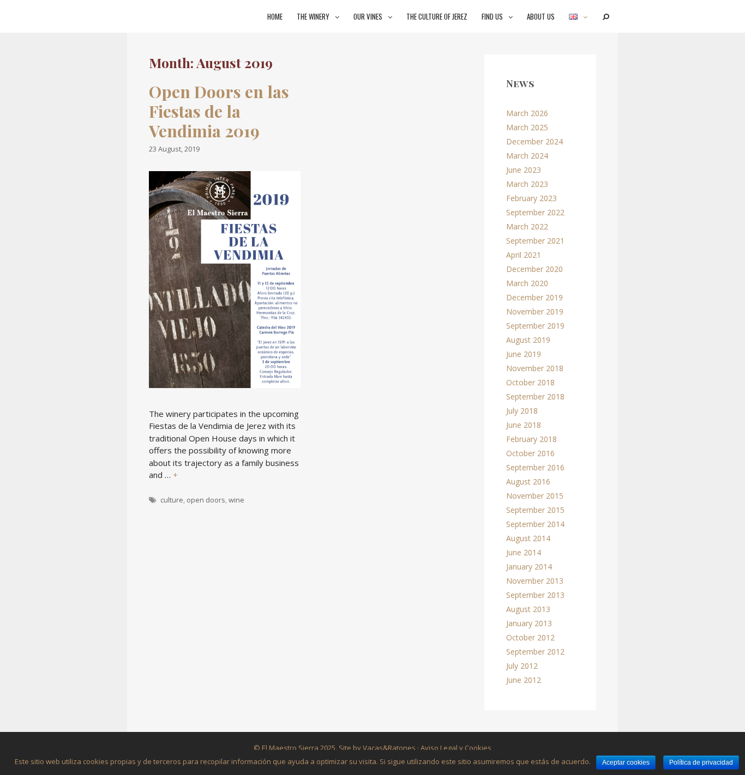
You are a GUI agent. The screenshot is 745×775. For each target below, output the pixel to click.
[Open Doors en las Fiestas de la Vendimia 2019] (225, 384)
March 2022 (527, 226)
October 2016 (530, 453)
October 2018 (530, 382)
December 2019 (534, 297)
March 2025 (527, 127)
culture (171, 500)
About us (541, 16)
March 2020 (527, 283)
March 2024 (527, 155)
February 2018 (531, 439)
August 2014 (528, 538)
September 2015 (535, 510)
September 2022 (535, 212)
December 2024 (534, 141)
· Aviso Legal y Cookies (453, 748)
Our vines (367, 16)
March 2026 (527, 113)
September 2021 (535, 240)
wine (236, 500)
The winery (313, 16)
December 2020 (534, 269)
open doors (206, 500)
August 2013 (528, 609)
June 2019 (523, 354)
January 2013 (529, 623)
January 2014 (529, 566)
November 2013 (534, 581)
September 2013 (535, 595)
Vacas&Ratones (389, 748)
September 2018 (535, 396)
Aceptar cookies (626, 762)
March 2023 (527, 184)
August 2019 (528, 340)
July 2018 (522, 410)
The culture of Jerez (436, 16)
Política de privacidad (701, 762)
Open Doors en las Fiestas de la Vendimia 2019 (219, 111)
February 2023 (531, 198)
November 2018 (534, 368)
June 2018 (523, 425)
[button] (337, 16)
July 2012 (522, 666)
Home (275, 16)
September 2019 (535, 325)
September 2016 (535, 467)
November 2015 (534, 496)
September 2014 (535, 524)
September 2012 (535, 651)
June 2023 (523, 170)
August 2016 (528, 481)
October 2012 (530, 637)
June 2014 (523, 552)
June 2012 (523, 680)
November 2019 (534, 311)
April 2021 (523, 255)
